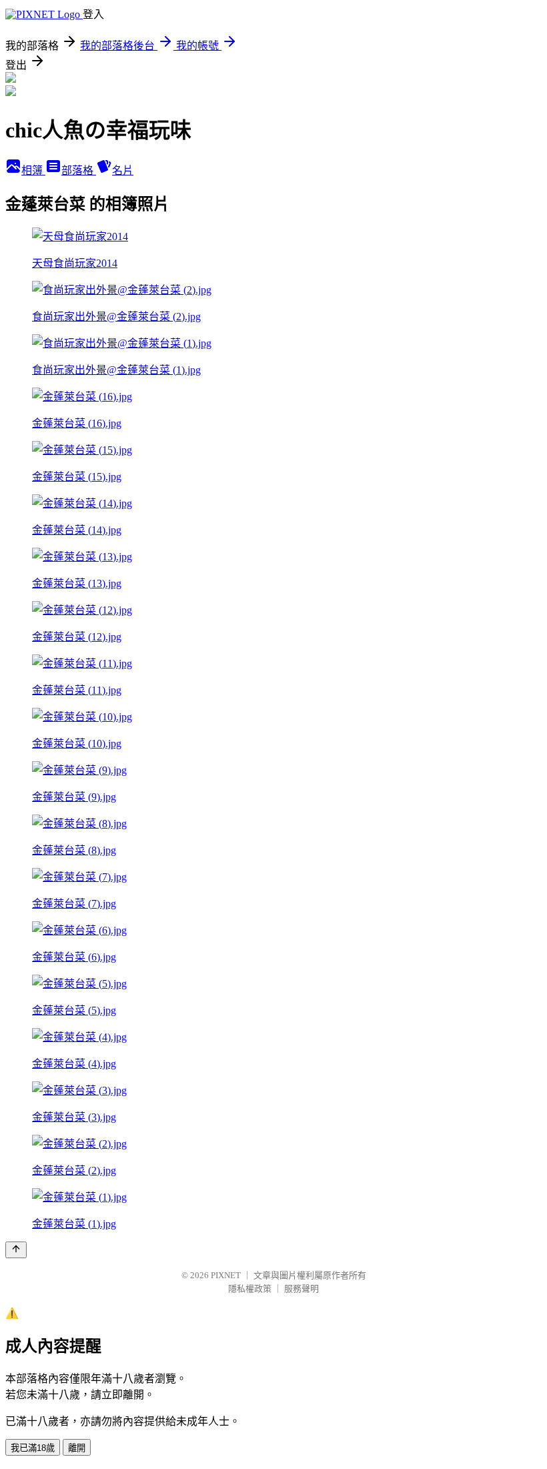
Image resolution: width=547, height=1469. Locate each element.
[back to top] (16, 1250)
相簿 (33, 170)
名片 (122, 170)
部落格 (78, 170)
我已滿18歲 (33, 1448)
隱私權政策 (249, 1289)
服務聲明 (301, 1289)
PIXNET (226, 1275)
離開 (76, 1448)
